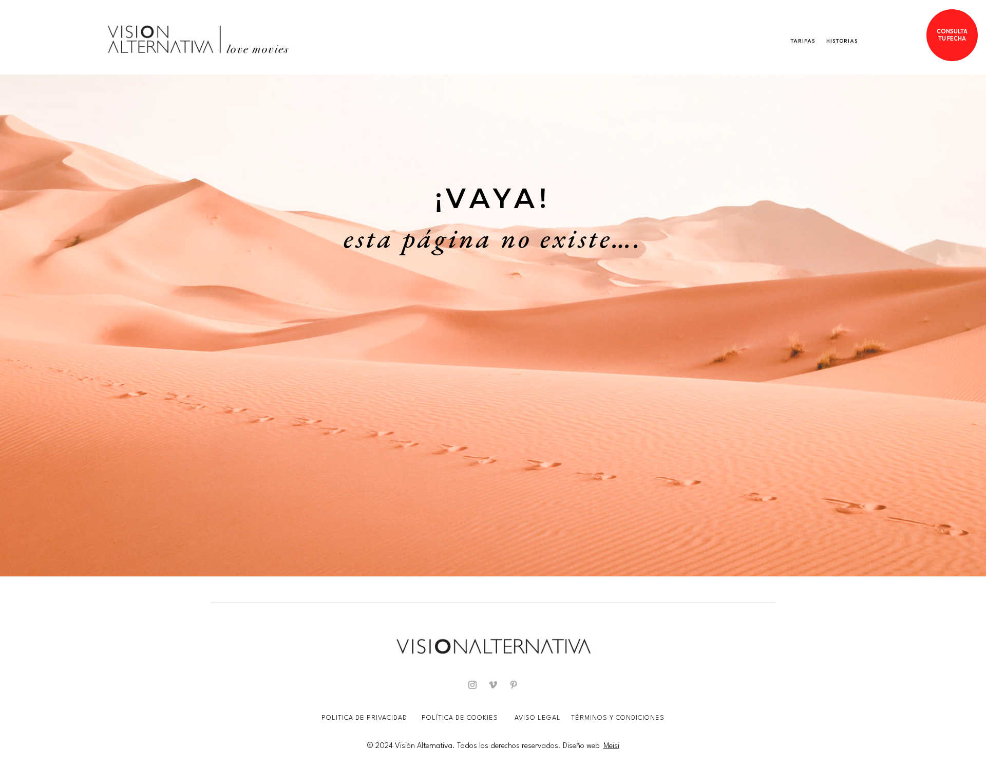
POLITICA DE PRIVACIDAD (365, 718)
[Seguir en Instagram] (472, 685)
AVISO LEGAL (539, 718)
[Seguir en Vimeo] (493, 685)
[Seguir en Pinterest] (513, 685)
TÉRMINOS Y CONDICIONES (618, 718)
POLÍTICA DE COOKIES (460, 718)
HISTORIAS (842, 41)
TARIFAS (802, 41)
